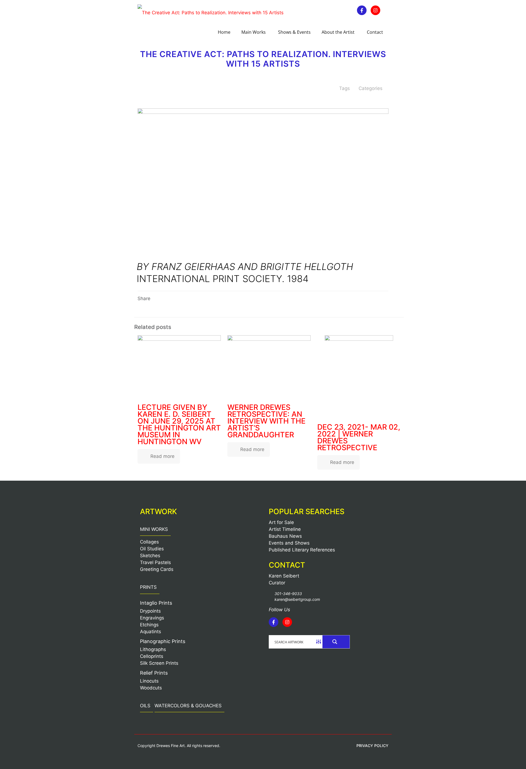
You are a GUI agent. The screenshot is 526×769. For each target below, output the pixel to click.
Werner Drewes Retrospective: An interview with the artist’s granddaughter (266, 421)
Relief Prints (154, 673)
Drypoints (150, 611)
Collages (149, 542)
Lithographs (153, 649)
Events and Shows (289, 543)
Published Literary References (302, 550)
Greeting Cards (156, 569)
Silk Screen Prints (159, 663)
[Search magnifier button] (336, 641)
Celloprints (151, 656)
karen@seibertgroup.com (297, 599)
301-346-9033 (288, 593)
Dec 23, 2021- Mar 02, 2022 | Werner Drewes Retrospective (358, 437)
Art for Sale (281, 522)
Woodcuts (151, 688)
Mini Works (154, 529)
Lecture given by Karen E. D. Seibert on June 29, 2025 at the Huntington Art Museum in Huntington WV (179, 424)
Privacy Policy (372, 745)
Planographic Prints (162, 641)
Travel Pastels (155, 562)
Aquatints (150, 631)
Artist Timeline (285, 529)
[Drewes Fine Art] (211, 12)
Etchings (149, 624)
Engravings (152, 618)
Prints (148, 587)
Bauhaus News (285, 536)
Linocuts (149, 681)
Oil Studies (152, 548)
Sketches (150, 555)
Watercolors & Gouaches (188, 705)
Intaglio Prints (156, 603)
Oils (145, 705)
